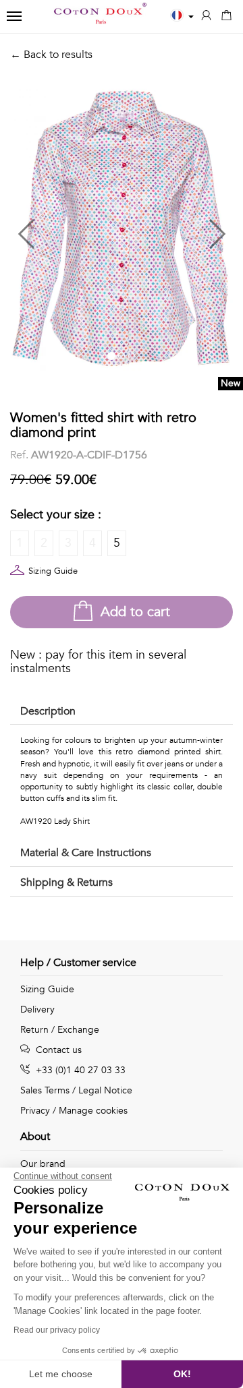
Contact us (57, 1050)
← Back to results (51, 54)
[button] (66, 228)
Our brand (42, 1163)
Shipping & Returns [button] (66, 882)
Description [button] (48, 711)
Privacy (35, 1110)
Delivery (37, 1009)
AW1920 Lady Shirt (55, 821)
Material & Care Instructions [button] (85, 852)
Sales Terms (45, 1090)
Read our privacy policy (57, 1330)
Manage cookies (93, 1110)
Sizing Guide (53, 571)
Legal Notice (105, 1090)
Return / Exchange (59, 1029)
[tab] (121, 712)
